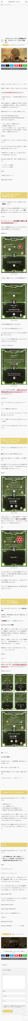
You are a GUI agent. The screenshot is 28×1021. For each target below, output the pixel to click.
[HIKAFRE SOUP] (14, 2)
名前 (4, 991)
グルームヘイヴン (20, 934)
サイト (4, 1001)
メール (4, 996)
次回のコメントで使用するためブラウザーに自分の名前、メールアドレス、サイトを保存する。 (14, 1006)
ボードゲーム (6, 934)
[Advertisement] (14, 21)
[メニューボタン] (2, 2)
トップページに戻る (16, 925)
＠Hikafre (20, 84)
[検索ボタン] (26, 2)
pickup (13, 934)
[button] (3, 65)
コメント (5, 974)
